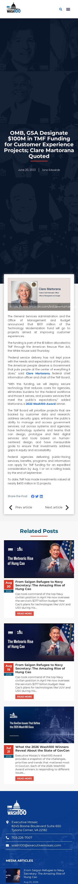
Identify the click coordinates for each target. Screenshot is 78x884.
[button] (68, 9)
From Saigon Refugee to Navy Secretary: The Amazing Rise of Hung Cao (44, 874)
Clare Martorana (38, 373)
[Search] (60, 9)
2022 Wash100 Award (41, 404)
